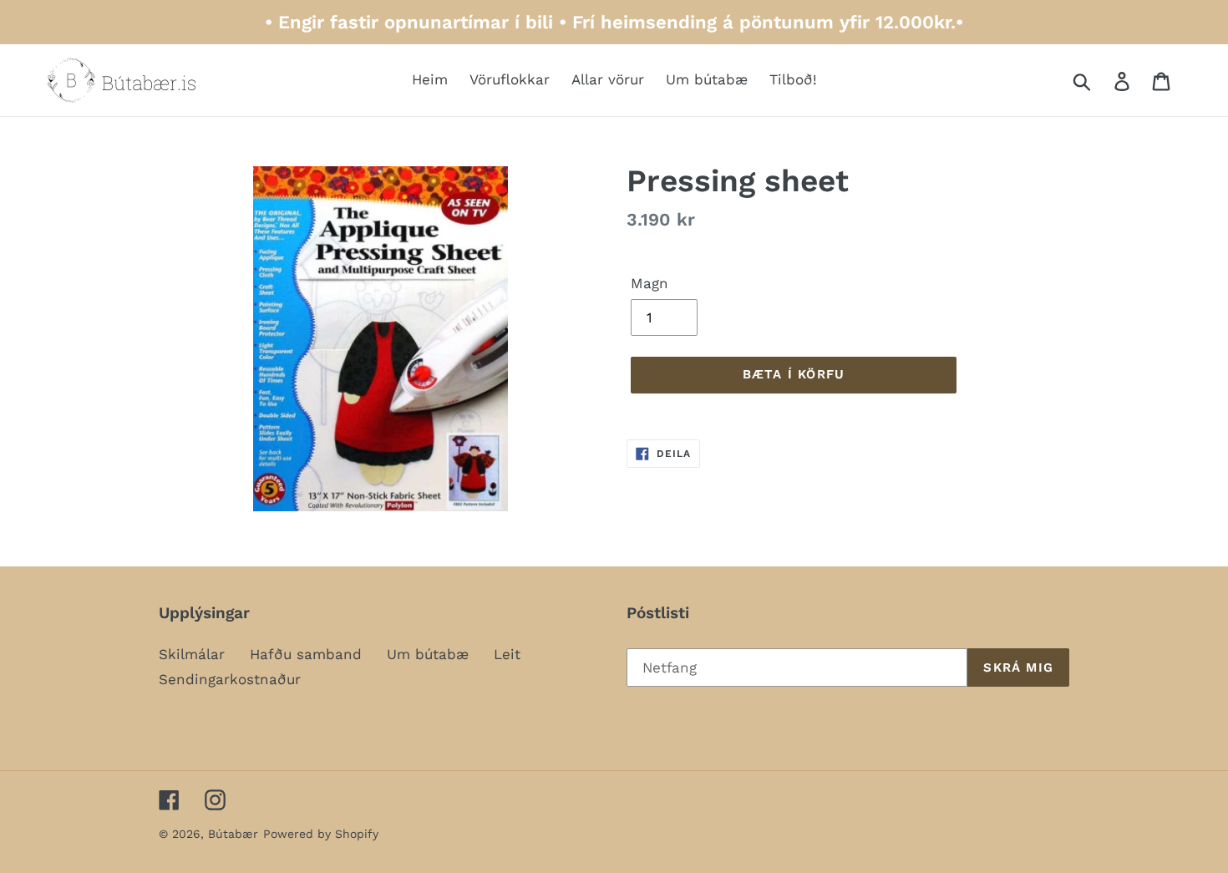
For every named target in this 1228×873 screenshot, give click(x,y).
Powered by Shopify (320, 833)
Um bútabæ (428, 654)
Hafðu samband (306, 654)
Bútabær (233, 833)
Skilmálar (192, 654)
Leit (507, 654)
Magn (649, 283)
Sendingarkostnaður (230, 679)
